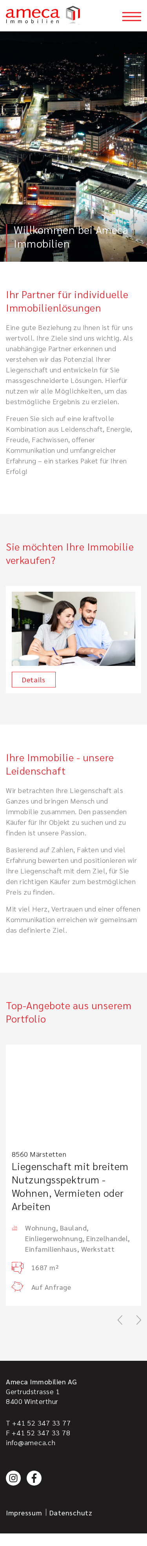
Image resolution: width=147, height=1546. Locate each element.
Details (33, 679)
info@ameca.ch (31, 1442)
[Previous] (120, 1320)
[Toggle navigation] (131, 16)
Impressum (24, 1512)
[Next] (138, 1320)
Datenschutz (71, 1512)
